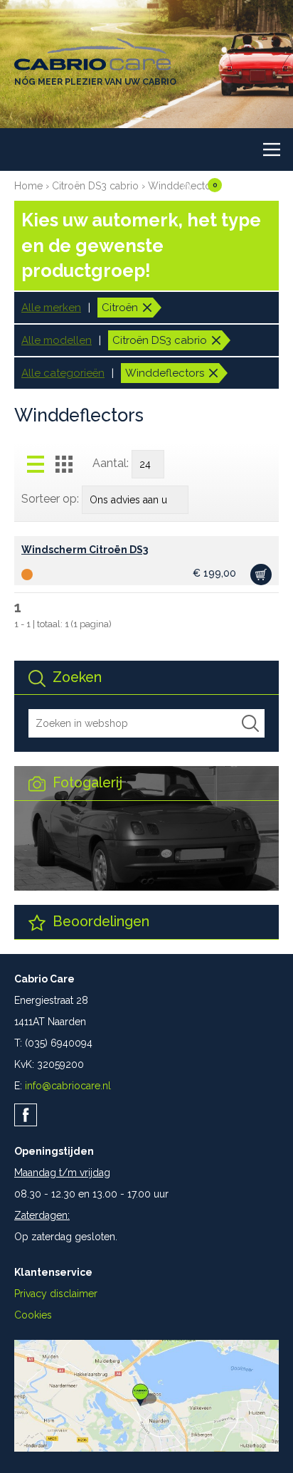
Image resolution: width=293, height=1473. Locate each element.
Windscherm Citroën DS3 (84, 549)
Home (28, 186)
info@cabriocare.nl (68, 1085)
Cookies (33, 1315)
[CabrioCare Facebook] (25, 1115)
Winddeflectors (164, 373)
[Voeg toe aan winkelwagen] (261, 574)
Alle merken (51, 307)
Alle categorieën (63, 373)
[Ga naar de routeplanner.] (146, 1448)
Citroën (120, 307)
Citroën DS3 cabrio (95, 186)
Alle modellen (56, 340)
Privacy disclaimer (55, 1293)
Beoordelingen (99, 921)
